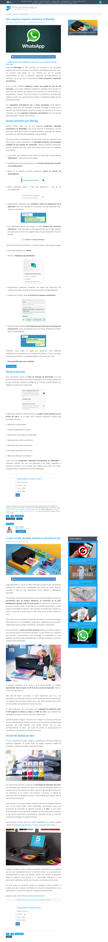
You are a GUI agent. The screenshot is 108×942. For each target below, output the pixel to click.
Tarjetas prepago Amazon (78, 1)
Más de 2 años (21, 491)
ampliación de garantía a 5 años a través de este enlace (34, 825)
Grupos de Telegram (37, 3)
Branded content (10, 541)
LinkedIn (27, 528)
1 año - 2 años (21, 488)
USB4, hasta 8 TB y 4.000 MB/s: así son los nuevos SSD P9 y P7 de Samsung (31, 63)
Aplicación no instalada (66, 3)
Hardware (9, 937)
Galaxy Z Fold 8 (56, 1)
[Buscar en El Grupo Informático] (100, 2)
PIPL (75, 3)
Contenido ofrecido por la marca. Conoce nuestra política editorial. (33, 900)
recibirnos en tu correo (31, 511)
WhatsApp (15, 511)
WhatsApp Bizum (66, 1)
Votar (18, 495)
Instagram (9, 511)
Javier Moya (9, 22)
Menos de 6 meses (22, 482)
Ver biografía (20, 531)
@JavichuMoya (20, 528)
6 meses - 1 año (21, 485)
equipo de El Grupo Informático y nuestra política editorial (23, 509)
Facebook (55, 509)
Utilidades (19, 519)
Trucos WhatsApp (10, 519)
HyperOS (36, 1)
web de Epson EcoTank (36, 896)
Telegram (21, 511)
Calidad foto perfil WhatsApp (51, 3)
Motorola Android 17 (45, 1)
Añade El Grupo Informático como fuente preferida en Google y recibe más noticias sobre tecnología (34, 57)
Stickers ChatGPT (27, 1)
